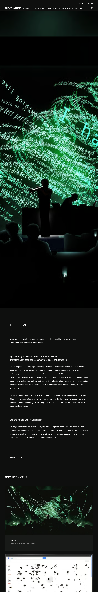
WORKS (26, 8)
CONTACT (90, 4)
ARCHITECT (78, 8)
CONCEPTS (49, 8)
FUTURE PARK (67, 8)
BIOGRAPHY (80, 4)
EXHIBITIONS (39, 8)
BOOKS (57, 8)
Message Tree (16, 540)
